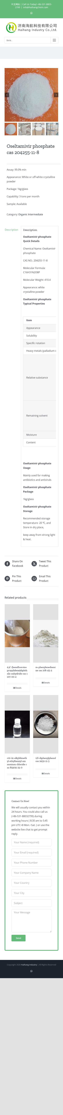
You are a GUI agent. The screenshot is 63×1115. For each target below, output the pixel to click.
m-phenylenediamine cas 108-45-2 (45, 669)
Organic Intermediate (30, 214)
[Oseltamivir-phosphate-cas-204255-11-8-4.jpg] (31, 95)
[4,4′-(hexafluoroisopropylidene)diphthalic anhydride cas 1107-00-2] (17, 633)
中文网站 (15, 4)
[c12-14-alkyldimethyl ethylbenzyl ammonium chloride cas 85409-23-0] (17, 724)
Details (18, 688)
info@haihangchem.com (35, 7)
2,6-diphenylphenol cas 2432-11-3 (45, 760)
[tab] (12, 230)
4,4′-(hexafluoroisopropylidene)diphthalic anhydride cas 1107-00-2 (17, 672)
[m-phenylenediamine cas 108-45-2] (45, 633)
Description (11, 229)
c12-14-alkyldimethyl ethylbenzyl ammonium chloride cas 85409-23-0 (17, 763)
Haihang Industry (29, 964)
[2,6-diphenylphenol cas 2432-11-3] (45, 724)
